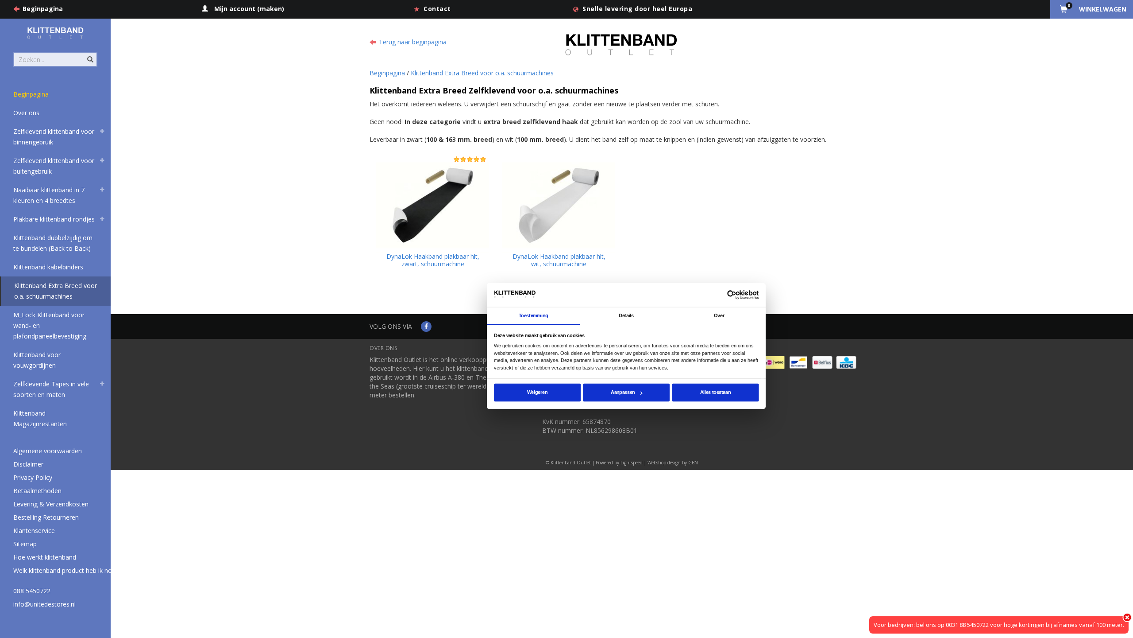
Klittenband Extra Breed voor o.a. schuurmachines (55, 290)
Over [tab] (719, 315)
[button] (102, 132)
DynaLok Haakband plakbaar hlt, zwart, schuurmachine (432, 260)
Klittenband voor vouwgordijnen (37, 360)
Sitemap (25, 544)
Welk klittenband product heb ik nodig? (68, 570)
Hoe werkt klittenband (44, 557)
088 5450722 (31, 591)
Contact (437, 8)
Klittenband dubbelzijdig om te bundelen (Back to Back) (52, 243)
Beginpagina (43, 8)
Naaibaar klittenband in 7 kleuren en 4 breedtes (49, 195)
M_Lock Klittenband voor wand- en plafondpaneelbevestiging (49, 325)
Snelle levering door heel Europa (637, 8)
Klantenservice (34, 530)
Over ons (26, 113)
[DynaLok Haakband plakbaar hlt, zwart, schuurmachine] (432, 204)
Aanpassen (623, 392)
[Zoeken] (89, 54)
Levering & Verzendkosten (51, 504)
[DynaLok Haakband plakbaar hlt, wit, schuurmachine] (558, 204)
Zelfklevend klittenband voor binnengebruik (53, 136)
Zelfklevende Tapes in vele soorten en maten (51, 389)
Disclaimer (28, 464)
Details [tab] (626, 315)
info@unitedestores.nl (44, 604)
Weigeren (537, 392)
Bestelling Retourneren (46, 517)
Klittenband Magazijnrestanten (40, 418)
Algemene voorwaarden (47, 451)
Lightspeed (631, 462)
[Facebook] (426, 326)
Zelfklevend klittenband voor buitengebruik (53, 165)
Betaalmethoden (37, 490)
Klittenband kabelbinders (48, 267)
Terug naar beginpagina (413, 42)
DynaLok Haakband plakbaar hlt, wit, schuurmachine (559, 260)
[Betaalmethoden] (775, 362)
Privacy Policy (32, 477)
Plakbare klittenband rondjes (54, 219)
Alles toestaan (715, 392)
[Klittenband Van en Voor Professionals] (55, 33)
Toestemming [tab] (533, 315)
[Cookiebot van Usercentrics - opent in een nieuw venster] (732, 295)
